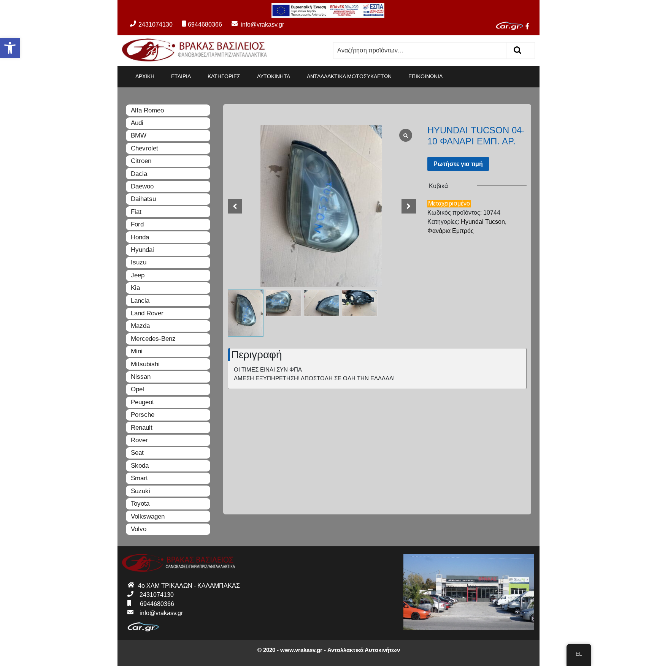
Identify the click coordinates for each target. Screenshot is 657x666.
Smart (139, 478)
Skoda (140, 465)
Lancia (140, 300)
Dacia (139, 173)
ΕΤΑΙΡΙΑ (181, 76)
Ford (137, 224)
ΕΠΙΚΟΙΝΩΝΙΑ (425, 76)
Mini (137, 351)
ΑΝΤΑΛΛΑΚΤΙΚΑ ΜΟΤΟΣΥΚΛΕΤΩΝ (349, 76)
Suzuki (140, 491)
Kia (135, 287)
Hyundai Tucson (483, 221)
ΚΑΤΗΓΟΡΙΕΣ (224, 76)
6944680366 (205, 24)
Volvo (138, 529)
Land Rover (147, 313)
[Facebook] (530, 27)
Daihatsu (143, 198)
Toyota (140, 503)
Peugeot (142, 402)
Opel (137, 389)
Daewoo (142, 186)
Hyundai (142, 249)
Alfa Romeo (147, 110)
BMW (138, 135)
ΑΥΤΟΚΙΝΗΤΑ (273, 76)
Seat (137, 452)
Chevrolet (144, 148)
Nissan (141, 376)
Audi (137, 123)
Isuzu (138, 262)
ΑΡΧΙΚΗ (144, 76)
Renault (141, 427)
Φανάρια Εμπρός (450, 231)
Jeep (137, 275)
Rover (139, 440)
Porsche (142, 414)
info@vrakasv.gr (254, 24)
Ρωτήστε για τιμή (458, 164)
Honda (140, 237)
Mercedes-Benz (153, 338)
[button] (10, 48)
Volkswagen (148, 516)
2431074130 (155, 24)
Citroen (141, 161)
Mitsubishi (145, 364)
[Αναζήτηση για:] (419, 51)
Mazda (140, 325)
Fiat (136, 211)
